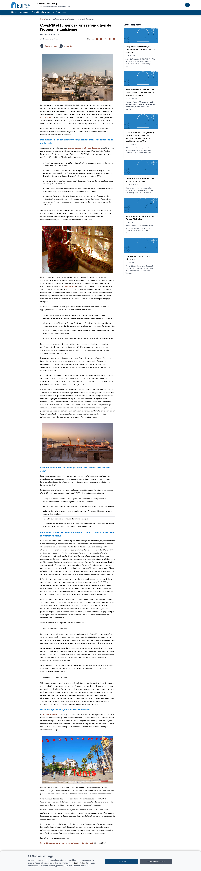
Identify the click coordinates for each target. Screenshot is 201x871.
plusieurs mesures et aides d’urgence (84, 148)
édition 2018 (70, 286)
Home (14, 12)
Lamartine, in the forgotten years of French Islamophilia (141, 180)
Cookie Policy (79, 863)
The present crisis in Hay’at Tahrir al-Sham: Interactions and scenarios (140, 49)
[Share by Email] (114, 39)
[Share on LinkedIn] (109, 39)
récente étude (46, 117)
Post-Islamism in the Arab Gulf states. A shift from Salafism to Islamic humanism (140, 92)
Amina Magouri (51, 46)
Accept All (121, 862)
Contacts (24, 12)
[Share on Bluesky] (101, 39)
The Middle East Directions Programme (49, 12)
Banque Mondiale (50, 714)
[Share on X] (105, 39)
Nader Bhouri (69, 46)
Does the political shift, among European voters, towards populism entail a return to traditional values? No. (140, 136)
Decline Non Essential (156, 862)
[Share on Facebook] (97, 39)
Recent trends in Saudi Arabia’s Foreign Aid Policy (140, 217)
